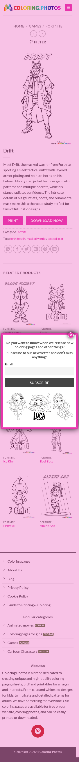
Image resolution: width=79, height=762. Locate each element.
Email (9, 364)
